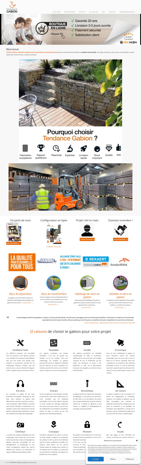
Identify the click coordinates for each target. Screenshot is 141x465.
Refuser (113, 459)
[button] (137, 440)
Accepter (96, 459)
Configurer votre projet (54, 247)
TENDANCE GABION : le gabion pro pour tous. (11, 7)
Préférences (130, 459)
